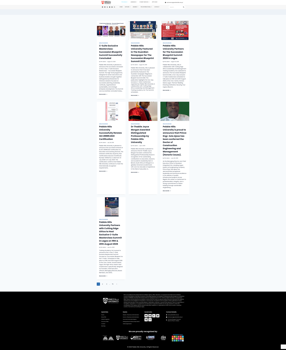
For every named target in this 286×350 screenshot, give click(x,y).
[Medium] (109, 7)
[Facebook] (102, 7)
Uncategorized (103, 43)
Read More (103, 94)
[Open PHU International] (151, 7)
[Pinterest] (112, 7)
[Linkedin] (105, 7)
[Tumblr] (107, 7)
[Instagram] (114, 7)
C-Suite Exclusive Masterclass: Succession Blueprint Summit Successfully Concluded (110, 52)
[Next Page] (116, 284)
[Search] (183, 7)
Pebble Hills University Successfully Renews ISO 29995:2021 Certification (110, 133)
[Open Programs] (127, 2)
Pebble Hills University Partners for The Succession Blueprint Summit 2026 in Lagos (173, 52)
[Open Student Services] (149, 2)
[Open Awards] (137, 7)
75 (112, 284)
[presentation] (111, 30)
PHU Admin (103, 61)
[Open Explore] (129, 7)
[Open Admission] (136, 2)
